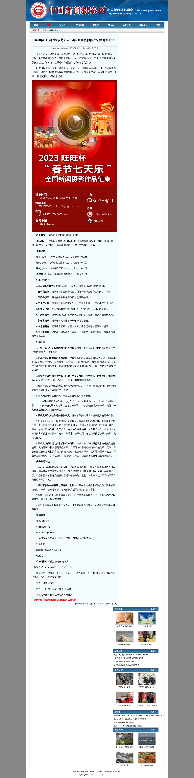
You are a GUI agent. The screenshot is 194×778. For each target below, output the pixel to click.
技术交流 (127, 25)
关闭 (114, 604)
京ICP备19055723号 (86, 775)
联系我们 (92, 771)
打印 (108, 604)
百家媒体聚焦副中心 (147, 687)
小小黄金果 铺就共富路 (124, 747)
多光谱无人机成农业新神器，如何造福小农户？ (131, 655)
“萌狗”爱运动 (147, 626)
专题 (158, 25)
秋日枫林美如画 (147, 765)
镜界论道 (80, 25)
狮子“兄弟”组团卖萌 (124, 626)
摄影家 (96, 25)
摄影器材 (143, 25)
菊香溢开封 (124, 765)
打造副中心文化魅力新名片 (147, 705)
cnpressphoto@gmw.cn (113, 771)
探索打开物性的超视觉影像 (124, 662)
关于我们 (76, 771)
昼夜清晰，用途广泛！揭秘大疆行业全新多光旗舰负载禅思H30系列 (139, 716)
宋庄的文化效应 (124, 687)
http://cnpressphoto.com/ (60, 48)
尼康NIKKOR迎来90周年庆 (124, 722)
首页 (36, 25)
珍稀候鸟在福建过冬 (147, 747)
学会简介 (63, 25)
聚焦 (49, 25)
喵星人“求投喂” (147, 645)
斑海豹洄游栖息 (124, 645)
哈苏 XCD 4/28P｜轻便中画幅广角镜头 (128, 726)
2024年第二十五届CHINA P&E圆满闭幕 (128, 658)
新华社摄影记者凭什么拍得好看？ (126, 665)
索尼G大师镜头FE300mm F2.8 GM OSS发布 (130, 719)
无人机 (111, 25)
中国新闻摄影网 (47, 30)
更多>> (153, 609)
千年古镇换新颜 (124, 705)
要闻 (56, 30)
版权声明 (84, 771)
